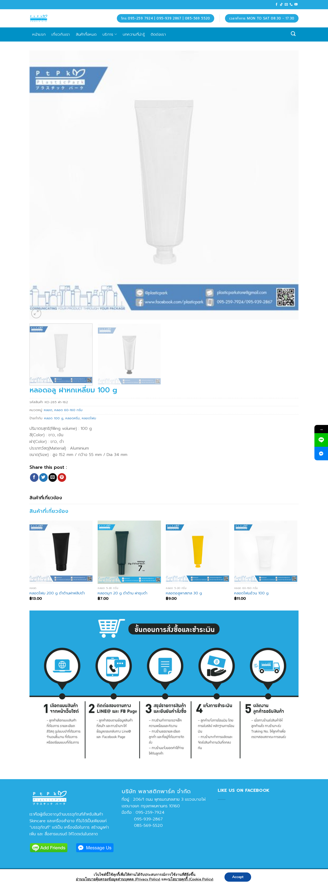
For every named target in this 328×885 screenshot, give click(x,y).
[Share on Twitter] (43, 477)
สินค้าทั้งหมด (86, 34)
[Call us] (291, 4)
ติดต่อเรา (158, 34)
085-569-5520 (142, 825)
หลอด (48, 410)
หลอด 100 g (53, 418)
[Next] (286, 185)
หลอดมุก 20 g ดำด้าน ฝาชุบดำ (122, 593)
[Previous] (41, 185)
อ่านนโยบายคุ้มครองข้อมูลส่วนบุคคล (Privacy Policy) (118, 879)
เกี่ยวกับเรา (61, 34)
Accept (237, 876)
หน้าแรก (39, 34)
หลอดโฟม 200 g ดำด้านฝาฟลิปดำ (57, 593)
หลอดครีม (72, 418)
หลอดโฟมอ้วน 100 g (251, 593)
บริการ (108, 34)
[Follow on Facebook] (276, 4)
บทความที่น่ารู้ (134, 34)
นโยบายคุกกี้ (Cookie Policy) (190, 879)
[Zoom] (36, 313)
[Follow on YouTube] (296, 4)
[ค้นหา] (293, 34)
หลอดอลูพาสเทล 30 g (184, 593)
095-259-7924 (150, 812)
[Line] (321, 440)
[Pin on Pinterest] (62, 477)
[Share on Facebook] (34, 477)
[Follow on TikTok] (281, 4)
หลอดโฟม (89, 418)
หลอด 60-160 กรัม (68, 410)
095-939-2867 (142, 819)
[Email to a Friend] (52, 477)
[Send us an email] (286, 4)
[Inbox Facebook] (321, 453)
